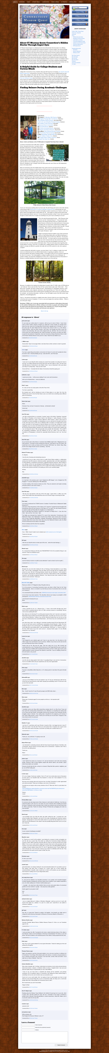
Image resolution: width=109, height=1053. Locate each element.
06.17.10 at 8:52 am (33, 654)
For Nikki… (74, 64)
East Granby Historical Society (47, 132)
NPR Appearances (77, 45)
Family (81, 2)
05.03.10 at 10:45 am (33, 632)
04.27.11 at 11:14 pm (33, 719)
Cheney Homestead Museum (47, 128)
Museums (22, 2)
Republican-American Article (79, 38)
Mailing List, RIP (76, 52)
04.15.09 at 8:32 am (33, 355)
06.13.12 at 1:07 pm (33, 895)
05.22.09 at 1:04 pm (33, 435)
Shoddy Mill (53, 134)
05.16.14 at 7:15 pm (33, 1018)
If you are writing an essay (26, 78)
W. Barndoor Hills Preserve (50, 117)
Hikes (28, 2)
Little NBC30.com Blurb (78, 40)
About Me (74, 34)
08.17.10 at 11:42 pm (33, 685)
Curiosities (45, 2)
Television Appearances (78, 44)
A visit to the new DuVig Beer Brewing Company (49, 122)
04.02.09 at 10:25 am (33, 346)
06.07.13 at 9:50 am (33, 987)
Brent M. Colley (26, 582)
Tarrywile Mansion (44, 126)
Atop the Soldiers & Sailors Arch (45, 136)
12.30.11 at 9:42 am (33, 825)
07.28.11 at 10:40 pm (33, 738)
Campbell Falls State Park (44, 139)
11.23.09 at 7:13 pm (33, 562)
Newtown (74, 61)
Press (73, 35)
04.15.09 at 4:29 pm (33, 381)
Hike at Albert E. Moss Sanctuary (45, 123)
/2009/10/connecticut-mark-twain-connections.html (54, 592)
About (15, 2)
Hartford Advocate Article (78, 37)
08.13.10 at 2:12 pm (33, 673)
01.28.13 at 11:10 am (33, 926)
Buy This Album (75, 59)
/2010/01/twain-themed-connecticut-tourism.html (39, 596)
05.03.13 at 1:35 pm (33, 947)
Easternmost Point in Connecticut (45, 125)
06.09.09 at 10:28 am (33, 474)
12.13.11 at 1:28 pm (33, 810)
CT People (64, 2)
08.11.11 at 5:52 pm (33, 754)
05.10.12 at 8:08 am (33, 852)
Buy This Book (75, 56)
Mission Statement (77, 51)
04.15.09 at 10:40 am (33, 371)
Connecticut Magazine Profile (79, 41)
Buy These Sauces (76, 55)
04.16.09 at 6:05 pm (33, 397)
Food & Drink (55, 2)
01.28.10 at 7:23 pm (33, 602)
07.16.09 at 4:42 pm (33, 487)
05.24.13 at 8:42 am (33, 960)
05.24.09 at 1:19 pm (33, 448)
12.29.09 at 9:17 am (33, 579)
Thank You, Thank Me (76, 32)
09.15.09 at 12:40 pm (33, 544)
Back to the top (44, 311)
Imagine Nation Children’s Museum (48, 137)
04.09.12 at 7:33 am (33, 833)
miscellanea (73, 2)
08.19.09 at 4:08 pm (33, 526)
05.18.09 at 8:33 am (33, 410)
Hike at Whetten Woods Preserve (45, 120)
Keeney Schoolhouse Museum (47, 129)
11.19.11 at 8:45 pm (33, 796)
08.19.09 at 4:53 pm (33, 536)
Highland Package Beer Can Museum (49, 118)
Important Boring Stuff (76, 48)
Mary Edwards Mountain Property (52, 131)
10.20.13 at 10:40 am (33, 1000)
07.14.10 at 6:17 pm (33, 663)
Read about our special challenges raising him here (43, 209)
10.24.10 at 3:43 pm (33, 703)
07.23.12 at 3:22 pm (33, 906)
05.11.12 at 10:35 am (33, 860)
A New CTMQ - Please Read (77, 31)
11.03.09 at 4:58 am (33, 554)
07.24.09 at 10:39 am (33, 497)
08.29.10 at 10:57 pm (33, 693)
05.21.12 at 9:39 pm (33, 873)
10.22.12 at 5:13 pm (33, 916)
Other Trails (36, 2)
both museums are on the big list (53, 532)
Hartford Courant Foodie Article (79, 42)
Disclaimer (75, 49)
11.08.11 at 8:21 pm (33, 770)
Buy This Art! (74, 58)
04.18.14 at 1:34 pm (33, 1008)
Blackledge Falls (46, 134)
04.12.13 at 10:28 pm (33, 937)
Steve (23, 529)
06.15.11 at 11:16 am (33, 730)
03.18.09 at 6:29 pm (33, 337)
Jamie (23, 349)
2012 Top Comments (76, 62)
